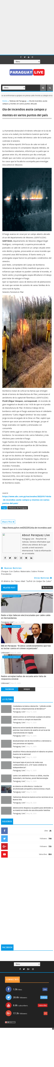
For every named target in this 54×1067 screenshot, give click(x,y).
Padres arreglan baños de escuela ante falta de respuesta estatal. (23, 677)
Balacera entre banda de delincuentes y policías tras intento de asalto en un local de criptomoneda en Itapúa (31, 730)
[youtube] (28, 57)
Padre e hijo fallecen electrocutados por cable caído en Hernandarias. (25, 616)
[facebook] (21, 57)
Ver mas (48, 587)
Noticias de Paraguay (18, 101)
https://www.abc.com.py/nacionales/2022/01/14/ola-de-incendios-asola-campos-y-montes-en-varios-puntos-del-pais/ (26, 499)
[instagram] (32, 57)
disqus (27, 689)
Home (4, 101)
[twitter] (24, 57)
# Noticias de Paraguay (18, 508)
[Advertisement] (27, 27)
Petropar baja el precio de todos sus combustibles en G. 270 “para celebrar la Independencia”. (30, 765)
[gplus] (28, 969)
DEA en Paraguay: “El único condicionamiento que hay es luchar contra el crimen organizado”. (26, 647)
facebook (9, 689)
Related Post (9, 588)
